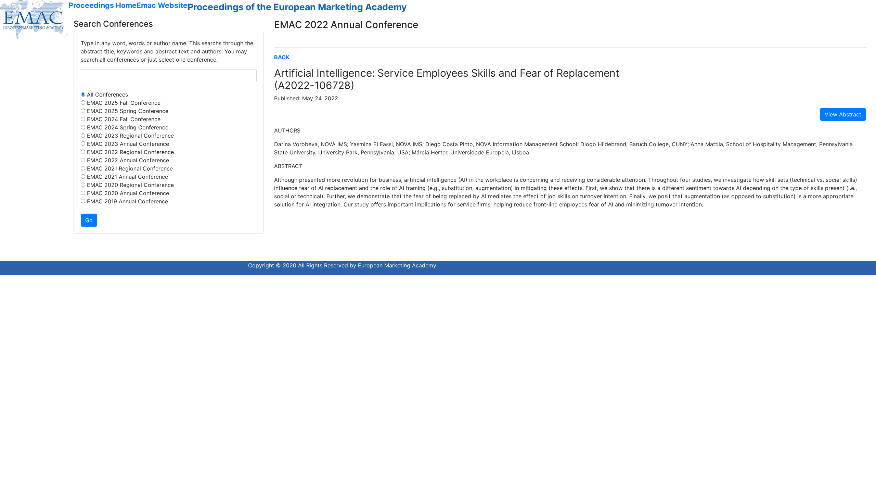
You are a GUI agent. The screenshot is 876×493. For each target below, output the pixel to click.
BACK (281, 57)
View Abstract (843, 114)
